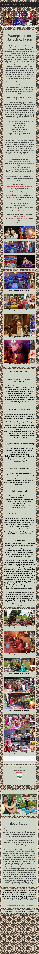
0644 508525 (25, 207)
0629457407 (15, 218)
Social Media (19, 768)
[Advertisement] (19, 934)
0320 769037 (21, 205)
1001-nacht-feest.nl (25, 534)
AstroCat (18, 911)
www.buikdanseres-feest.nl (19, 190)
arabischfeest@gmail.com (22, 211)
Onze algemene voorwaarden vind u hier (20, 905)
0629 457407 (15, 207)
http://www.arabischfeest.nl (19, 194)
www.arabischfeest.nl (20, 173)
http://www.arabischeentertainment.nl (19, 186)
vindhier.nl (19, 772)
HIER (31, 900)
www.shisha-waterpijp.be (19, 169)
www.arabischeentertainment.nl (19, 161)
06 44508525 (25, 218)
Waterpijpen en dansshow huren (14, 4)
